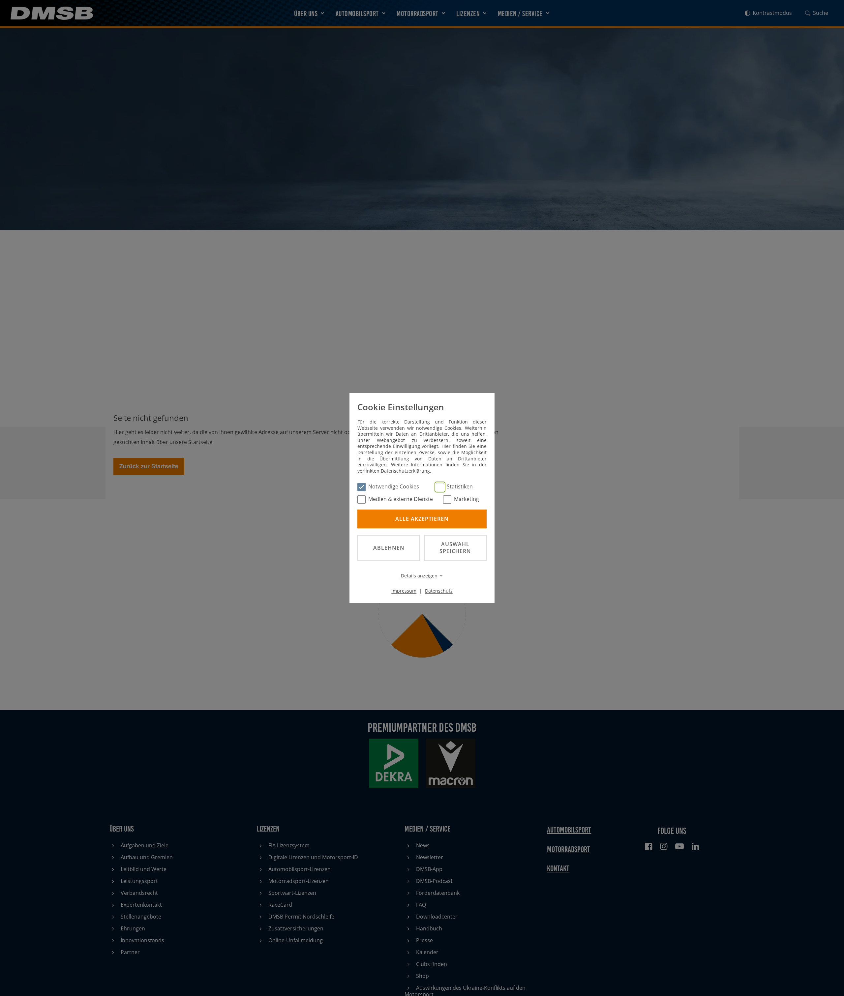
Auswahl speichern (455, 548)
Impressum (403, 591)
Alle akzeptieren (422, 518)
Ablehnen (389, 547)
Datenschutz (439, 591)
